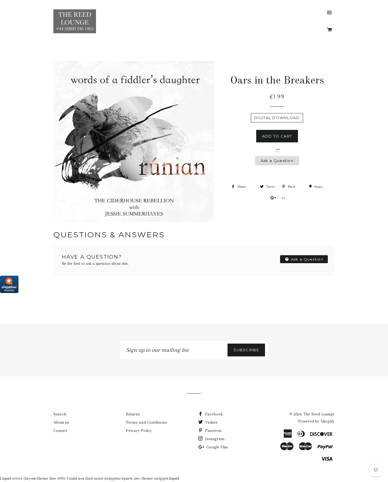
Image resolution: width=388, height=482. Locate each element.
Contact (60, 430)
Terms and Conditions (146, 422)
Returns (133, 414)
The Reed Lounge (319, 414)
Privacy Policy (139, 430)
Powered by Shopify (316, 421)
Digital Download (277, 117)
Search (59, 414)
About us (61, 422)
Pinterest (213, 430)
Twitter (211, 422)
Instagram (214, 438)
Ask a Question (277, 160)
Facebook (213, 414)
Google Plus (216, 447)
